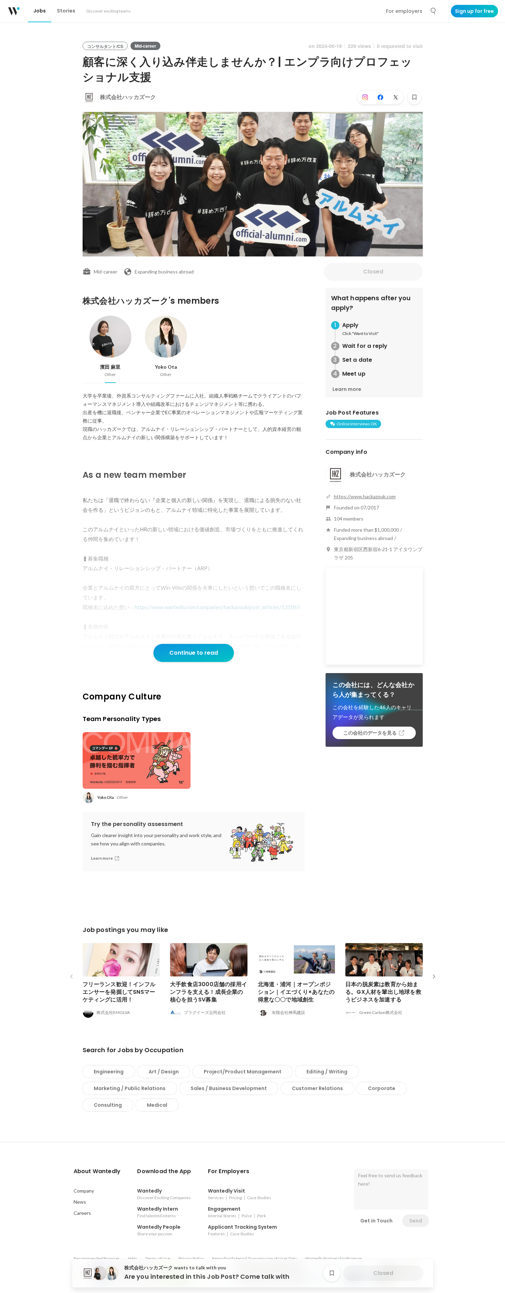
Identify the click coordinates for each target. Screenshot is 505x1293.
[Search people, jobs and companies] (433, 11)
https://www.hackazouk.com (365, 496)
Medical (157, 1105)
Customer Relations (317, 1088)
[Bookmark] (414, 97)
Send (415, 1220)
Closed (373, 272)
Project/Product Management (242, 1071)
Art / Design (164, 1071)
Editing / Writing (326, 1071)
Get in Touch (376, 1220)
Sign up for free (474, 11)
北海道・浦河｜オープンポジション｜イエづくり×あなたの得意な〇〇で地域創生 (296, 992)
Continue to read (193, 653)
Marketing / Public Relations (130, 1088)
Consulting (108, 1105)
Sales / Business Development (229, 1088)
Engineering (109, 1071)
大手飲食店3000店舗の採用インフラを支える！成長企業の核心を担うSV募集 (208, 992)
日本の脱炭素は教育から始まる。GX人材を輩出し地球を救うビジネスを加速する (383, 992)
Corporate (381, 1088)
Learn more (347, 389)
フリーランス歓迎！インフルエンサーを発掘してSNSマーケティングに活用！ (119, 992)
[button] (97, 1171)
